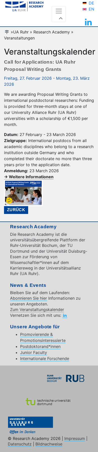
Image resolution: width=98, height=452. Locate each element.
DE (91, 3)
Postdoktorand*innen (40, 346)
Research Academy (51, 31)
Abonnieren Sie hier (28, 298)
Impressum (74, 438)
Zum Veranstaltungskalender (37, 309)
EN (91, 9)
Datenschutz (20, 443)
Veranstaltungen (19, 37)
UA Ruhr (21, 31)
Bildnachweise (48, 443)
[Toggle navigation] (59, 14)
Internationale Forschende (44, 358)
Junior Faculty (33, 352)
